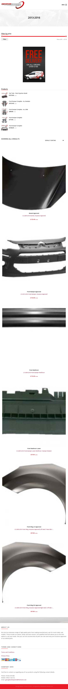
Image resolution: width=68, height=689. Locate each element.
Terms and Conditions (7, 652)
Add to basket (34, 220)
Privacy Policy (5, 656)
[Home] (10, 5)
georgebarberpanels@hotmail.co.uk (15, 680)
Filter (4, 39)
